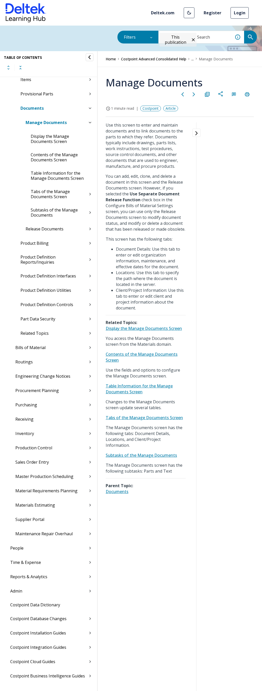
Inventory (24, 433)
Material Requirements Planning (46, 490)
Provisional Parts (36, 93)
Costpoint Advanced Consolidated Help (153, 59)
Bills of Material (30, 347)
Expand (8, 67)
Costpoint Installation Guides (38, 633)
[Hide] (89, 57)
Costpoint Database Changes (38, 618)
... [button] (192, 59)
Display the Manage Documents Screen (50, 139)
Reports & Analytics (28, 576)
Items (25, 79)
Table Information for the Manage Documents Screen (57, 176)
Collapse (20, 67)
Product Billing (34, 243)
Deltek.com (162, 13)
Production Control (33, 447)
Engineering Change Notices (42, 376)
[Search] (250, 37)
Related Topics (34, 333)
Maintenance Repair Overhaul (44, 533)
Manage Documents (46, 122)
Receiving (24, 419)
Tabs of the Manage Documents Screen (50, 194)
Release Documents (44, 228)
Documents (32, 108)
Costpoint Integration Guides (38, 647)
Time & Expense (25, 562)
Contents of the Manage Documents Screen (54, 157)
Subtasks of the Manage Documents (54, 212)
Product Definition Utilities (45, 290)
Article (171, 108)
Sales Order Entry (32, 462)
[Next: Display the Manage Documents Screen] (194, 94)
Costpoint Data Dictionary (35, 604)
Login (239, 13)
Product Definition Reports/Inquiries (38, 259)
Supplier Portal (29, 519)
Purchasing (26, 404)
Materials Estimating (35, 505)
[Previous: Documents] (182, 94)
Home (111, 59)
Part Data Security (37, 318)
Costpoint (151, 108)
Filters (130, 37)
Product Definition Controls (46, 304)
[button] (189, 12)
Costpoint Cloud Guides (32, 661)
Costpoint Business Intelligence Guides (47, 675)
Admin (16, 591)
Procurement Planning (37, 390)
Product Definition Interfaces (48, 275)
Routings (24, 361)
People (17, 548)
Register (212, 13)
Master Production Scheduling (44, 476)
